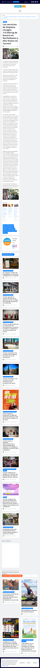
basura (5, 225)
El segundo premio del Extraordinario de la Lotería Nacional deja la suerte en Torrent (10, 531)
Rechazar (28, 662)
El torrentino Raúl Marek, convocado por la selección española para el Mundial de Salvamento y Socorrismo (11, 597)
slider (15, 230)
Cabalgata (11, 225)
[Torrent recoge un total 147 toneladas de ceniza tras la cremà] (10, 205)
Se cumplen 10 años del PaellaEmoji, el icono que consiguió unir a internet (11, 274)
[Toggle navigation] (20, 11)
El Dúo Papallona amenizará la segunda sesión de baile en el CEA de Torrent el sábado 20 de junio (10, 416)
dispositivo (6, 227)
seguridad (12, 229)
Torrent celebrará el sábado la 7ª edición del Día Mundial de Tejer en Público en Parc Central (10, 475)
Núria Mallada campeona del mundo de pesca (29, 611)
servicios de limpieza (7, 230)
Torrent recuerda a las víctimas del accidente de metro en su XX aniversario (10, 355)
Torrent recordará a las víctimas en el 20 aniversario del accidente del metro (10, 381)
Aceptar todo (22, 662)
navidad (12, 227)
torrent (5, 232)
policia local (6, 229)
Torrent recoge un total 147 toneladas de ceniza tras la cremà (10, 210)
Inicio (4, 15)
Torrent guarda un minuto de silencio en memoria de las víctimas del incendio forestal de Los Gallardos (10, 300)
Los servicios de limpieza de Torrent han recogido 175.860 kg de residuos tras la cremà (5, 212)
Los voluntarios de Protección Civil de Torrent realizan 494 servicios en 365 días (16, 212)
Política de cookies (5, 665)
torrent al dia (7, 46)
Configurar (35, 662)
